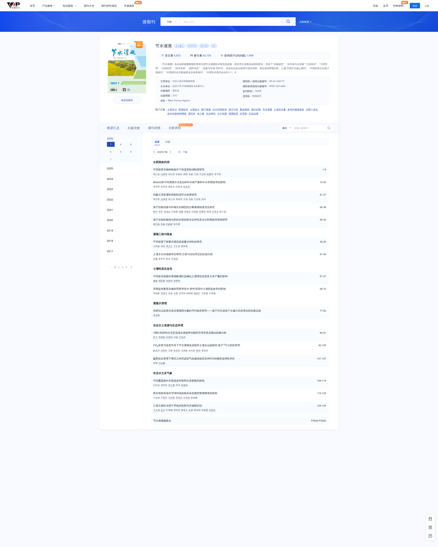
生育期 (243, 113)
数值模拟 (244, 109)
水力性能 (222, 113)
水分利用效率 (219, 109)
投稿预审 (128, 100)
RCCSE (204, 45)
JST (213, 45)
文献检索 (304, 21)
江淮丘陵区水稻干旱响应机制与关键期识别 (177, 405)
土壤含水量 (280, 109)
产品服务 (47, 5)
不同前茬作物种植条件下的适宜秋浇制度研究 (178, 169)
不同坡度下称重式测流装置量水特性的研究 (177, 241)
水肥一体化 (312, 109)
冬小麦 (200, 113)
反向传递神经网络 (176, 113)
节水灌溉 (267, 109)
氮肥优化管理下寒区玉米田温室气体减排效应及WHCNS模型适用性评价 (194, 358)
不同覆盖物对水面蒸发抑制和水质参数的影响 (178, 380)
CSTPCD (192, 45)
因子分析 (233, 109)
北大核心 (179, 45)
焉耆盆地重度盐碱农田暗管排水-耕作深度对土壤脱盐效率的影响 (189, 288)
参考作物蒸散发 (295, 109)
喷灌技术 (183, 109)
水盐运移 (253, 113)
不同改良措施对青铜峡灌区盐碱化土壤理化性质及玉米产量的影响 (190, 276)
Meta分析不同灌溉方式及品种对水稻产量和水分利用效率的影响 (189, 182)
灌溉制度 (233, 113)
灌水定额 (256, 109)
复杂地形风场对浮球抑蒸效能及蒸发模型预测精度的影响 (185, 393)
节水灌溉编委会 (162, 420)
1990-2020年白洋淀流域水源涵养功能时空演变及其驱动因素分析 (190, 332)
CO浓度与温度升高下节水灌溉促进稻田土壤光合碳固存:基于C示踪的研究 (196, 345)
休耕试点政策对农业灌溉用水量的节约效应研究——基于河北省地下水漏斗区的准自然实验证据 (207, 310)
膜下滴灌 (206, 109)
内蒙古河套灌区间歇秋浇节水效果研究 (175, 194)
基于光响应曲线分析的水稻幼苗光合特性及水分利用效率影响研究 (190, 219)
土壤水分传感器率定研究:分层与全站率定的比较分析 (183, 254)
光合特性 (211, 113)
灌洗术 (191, 113)
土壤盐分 (194, 109)
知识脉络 (68, 5)
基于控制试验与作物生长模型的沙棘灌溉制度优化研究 (184, 207)
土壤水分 (172, 109)
